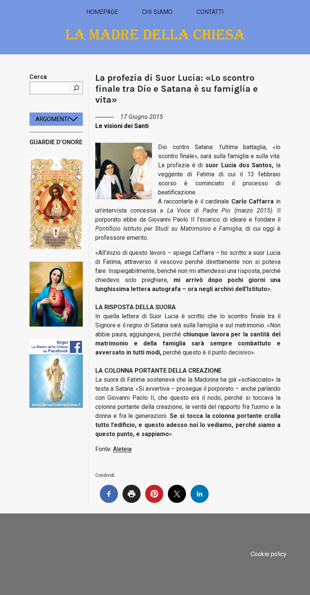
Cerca (38, 76)
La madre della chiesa (155, 34)
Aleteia (122, 449)
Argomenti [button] (52, 119)
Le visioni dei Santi (122, 125)
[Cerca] (76, 87)
